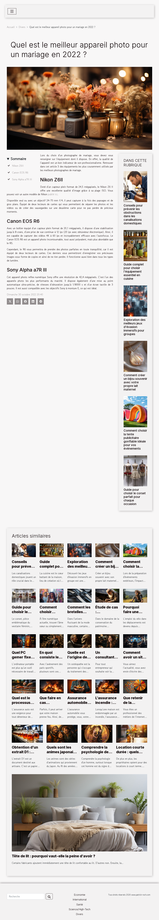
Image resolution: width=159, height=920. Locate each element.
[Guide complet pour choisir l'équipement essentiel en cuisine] (135, 245)
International (79, 899)
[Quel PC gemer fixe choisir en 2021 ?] (24, 640)
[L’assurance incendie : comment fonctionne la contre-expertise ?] (107, 686)
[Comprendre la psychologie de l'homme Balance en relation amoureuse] (96, 733)
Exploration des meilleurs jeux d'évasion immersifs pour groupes (134, 327)
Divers (22, 27)
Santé (79, 904)
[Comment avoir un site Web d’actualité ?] (135, 640)
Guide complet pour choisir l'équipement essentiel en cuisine (134, 271)
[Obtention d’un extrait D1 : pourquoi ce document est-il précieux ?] (27, 733)
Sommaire (18, 158)
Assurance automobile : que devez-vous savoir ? (79, 705)
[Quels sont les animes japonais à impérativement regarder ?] (62, 733)
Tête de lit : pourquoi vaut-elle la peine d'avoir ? (53, 856)
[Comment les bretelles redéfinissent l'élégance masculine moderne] (79, 595)
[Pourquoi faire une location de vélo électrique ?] (135, 595)
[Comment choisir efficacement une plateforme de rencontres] (52, 595)
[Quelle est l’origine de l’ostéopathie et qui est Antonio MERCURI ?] (79, 640)
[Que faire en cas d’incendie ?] (52, 686)
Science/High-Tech (79, 909)
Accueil (11, 27)
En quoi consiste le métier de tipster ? (49, 659)
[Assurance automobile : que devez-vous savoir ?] (79, 686)
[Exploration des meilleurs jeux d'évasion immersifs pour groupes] (135, 300)
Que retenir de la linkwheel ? (133, 702)
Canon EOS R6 (20, 172)
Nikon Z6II (18, 166)
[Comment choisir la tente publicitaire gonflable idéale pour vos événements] (135, 411)
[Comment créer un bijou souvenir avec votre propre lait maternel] (135, 356)
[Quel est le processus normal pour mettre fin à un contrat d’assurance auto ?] (24, 686)
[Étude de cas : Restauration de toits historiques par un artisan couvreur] (107, 595)
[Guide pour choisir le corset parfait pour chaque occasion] (135, 470)
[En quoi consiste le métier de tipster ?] (52, 640)
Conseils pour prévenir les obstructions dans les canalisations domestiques (133, 214)
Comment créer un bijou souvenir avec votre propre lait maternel (135, 382)
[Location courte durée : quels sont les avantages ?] (131, 733)
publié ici (52, 194)
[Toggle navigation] (12, 11)
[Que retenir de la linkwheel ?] (135, 686)
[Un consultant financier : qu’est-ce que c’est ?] (107, 640)
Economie (79, 894)
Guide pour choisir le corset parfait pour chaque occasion (135, 497)
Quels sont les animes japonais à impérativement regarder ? (62, 754)
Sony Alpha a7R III (22, 179)
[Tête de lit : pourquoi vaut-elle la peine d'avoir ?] (79, 812)
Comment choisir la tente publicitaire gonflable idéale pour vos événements (135, 439)
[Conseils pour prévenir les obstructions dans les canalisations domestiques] (135, 186)
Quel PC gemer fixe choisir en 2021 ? (21, 659)
